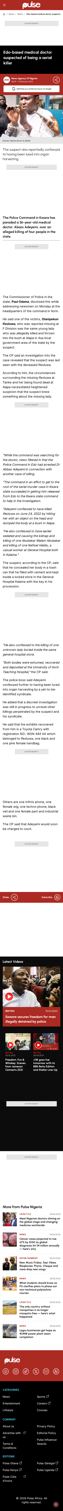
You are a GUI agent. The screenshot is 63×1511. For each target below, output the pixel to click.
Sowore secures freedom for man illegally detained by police (30, 1019)
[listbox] (32, 1065)
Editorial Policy (46, 1433)
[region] (31, 1065)
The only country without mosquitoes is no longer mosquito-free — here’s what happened (37, 1311)
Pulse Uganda (45, 1470)
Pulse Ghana (10, 1463)
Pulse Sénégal (46, 1463)
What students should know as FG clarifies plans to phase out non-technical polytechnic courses (38, 1288)
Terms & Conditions (9, 1445)
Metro (20, 14)
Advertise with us (12, 1435)
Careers (42, 1403)
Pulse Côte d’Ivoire (9, 1478)
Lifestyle (25, 1214)
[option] (18, 1065)
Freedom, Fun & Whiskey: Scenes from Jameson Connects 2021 (15, 1064)
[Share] (56, 80)
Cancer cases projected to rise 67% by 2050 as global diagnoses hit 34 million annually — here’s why (39, 1244)
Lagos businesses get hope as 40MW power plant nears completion (37, 1334)
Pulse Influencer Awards (47, 1441)
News (11, 14)
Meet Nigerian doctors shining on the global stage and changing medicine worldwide (39, 1222)
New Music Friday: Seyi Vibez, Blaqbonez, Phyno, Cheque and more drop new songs (38, 1266)
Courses (42, 1410)
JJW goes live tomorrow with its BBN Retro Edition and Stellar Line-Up (45, 1064)
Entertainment (28, 1258)
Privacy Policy (46, 1426)
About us (8, 1426)
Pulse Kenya (10, 1470)
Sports (41, 1396)
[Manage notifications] (56, 1504)
